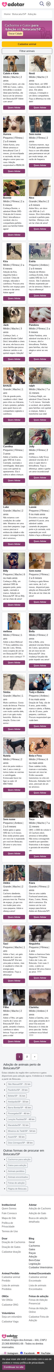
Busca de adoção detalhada (38, 1220)
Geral (32, 1242)
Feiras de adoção (16, 1183)
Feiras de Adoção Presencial (38, 1302)
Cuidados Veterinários (40, 1267)
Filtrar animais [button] (27, 51)
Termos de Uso (10, 1231)
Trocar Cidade (15, 33)
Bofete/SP (16, 1096)
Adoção (33, 1256)
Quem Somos (9, 1208)
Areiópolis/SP (18, 1101)
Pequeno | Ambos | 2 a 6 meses (39, 278)
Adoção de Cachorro (40, 1208)
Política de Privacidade (8, 1225)
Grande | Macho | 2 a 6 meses (40, 213)
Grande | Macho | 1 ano (13, 402)
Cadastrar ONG (10, 1304)
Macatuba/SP (18, 1125)
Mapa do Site (9, 1218)
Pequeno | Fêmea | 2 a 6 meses (14, 152)
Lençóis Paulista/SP (21, 1119)
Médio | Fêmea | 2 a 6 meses (13, 216)
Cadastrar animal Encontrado (38, 1279)
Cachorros (34, 1245)
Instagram (12, 1353)
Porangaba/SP (19, 1113)
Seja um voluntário (12, 1316)
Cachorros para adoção (19, 1159)
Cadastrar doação (11, 1252)
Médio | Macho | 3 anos (39, 90)
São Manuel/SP (19, 1084)
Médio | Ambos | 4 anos (39, 1024)
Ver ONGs (7, 1300)
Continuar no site (14, 1367)
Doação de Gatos (11, 1247)
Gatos (32, 1249)
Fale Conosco (9, 1213)
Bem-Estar (34, 1260)
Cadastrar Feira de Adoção (39, 1318)
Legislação (34, 1264)
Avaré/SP (16, 1137)
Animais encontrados (18, 1177)
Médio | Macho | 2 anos (13, 90)
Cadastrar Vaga (10, 1321)
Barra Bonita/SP (19, 1107)
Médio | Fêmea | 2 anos (39, 149)
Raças (32, 1253)
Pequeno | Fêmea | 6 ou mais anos (40, 524)
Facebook (29, 1353)
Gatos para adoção (17, 1165)
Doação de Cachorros (13, 1242)
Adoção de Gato (37, 1213)
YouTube (45, 1353)
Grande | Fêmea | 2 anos (39, 900)
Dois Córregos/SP (20, 1143)
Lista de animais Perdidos (10, 1287)
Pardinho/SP (18, 1090)
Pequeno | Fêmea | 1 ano (40, 960)
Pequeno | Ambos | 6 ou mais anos (40, 709)
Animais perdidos (16, 1171)
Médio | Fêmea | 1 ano (14, 647)
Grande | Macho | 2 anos (14, 525)
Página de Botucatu (17, 1189)
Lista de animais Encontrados (37, 1287)
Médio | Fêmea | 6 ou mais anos (39, 774)
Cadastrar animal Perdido (11, 1279)
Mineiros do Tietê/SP (21, 1131)
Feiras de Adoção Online (38, 1310)
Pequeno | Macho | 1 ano (14, 962)
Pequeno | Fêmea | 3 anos (13, 463)
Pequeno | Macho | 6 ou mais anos (14, 588)
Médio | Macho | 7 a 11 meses (40, 402)
